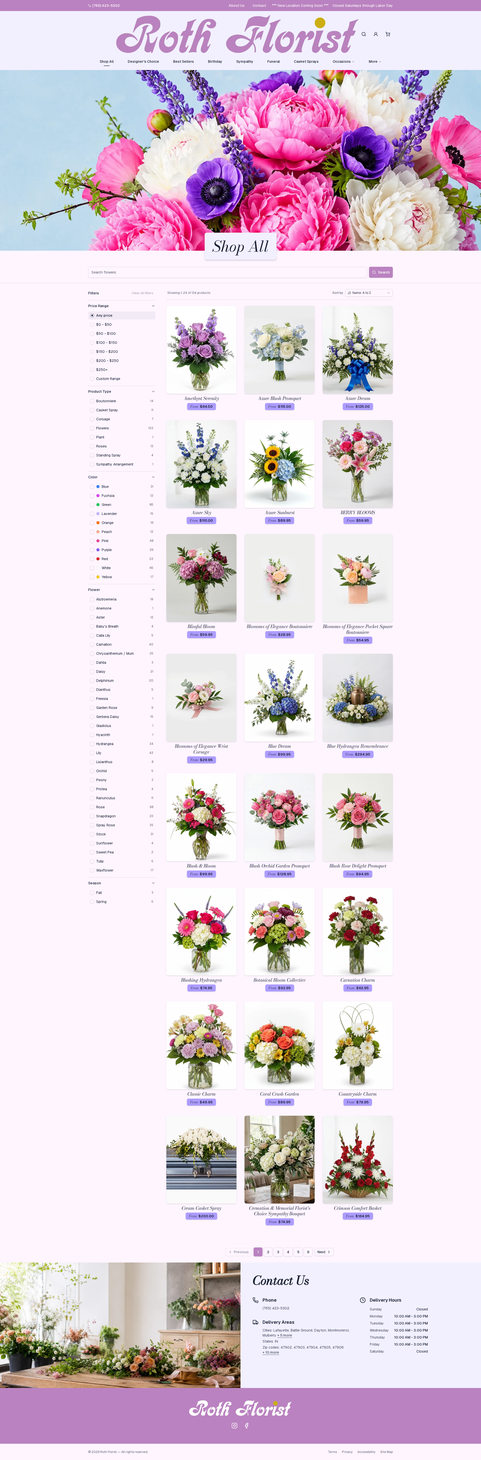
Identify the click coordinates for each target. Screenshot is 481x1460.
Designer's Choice (143, 61)
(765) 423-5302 (106, 5)
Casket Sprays (306, 61)
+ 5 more (284, 1335)
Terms (332, 1452)
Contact (259, 5)
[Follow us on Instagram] (234, 1426)
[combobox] (369, 293)
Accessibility (366, 1452)
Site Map (386, 1452)
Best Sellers (183, 61)
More (373, 61)
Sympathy (244, 61)
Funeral (273, 61)
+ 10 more (271, 1352)
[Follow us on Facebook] (247, 1426)
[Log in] (376, 34)
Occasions (342, 61)
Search (384, 272)
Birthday (215, 61)
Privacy (347, 1452)
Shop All (107, 61)
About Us (237, 5)
